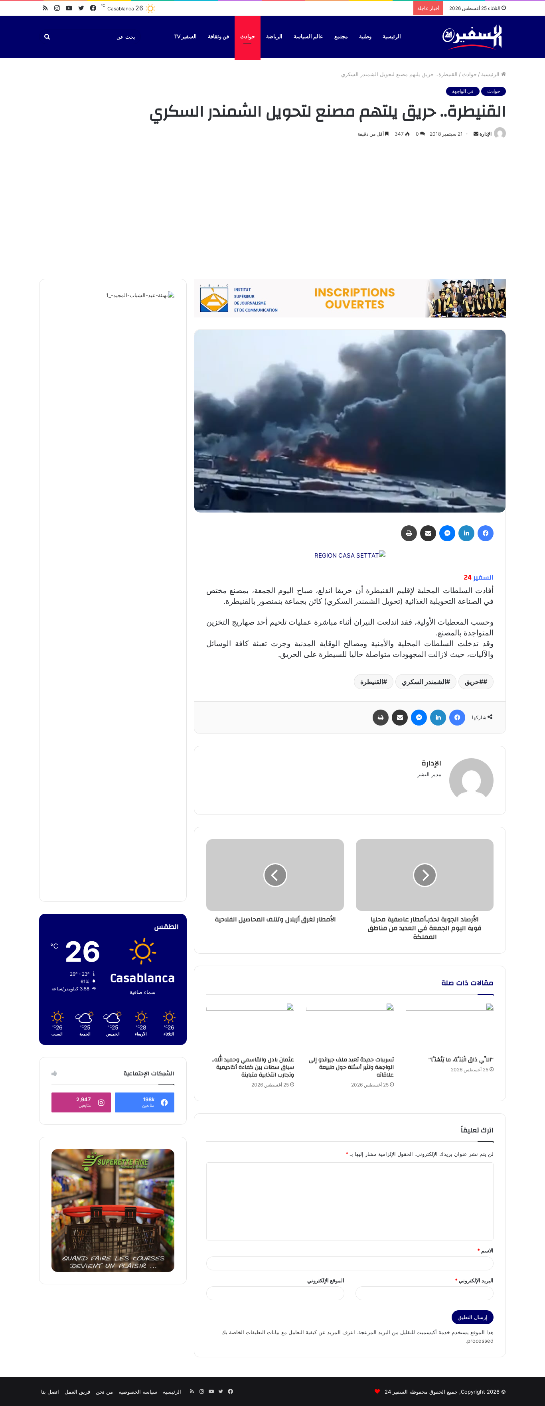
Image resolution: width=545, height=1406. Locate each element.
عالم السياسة (308, 36)
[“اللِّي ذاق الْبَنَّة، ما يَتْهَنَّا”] (450, 1027)
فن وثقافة (218, 36)
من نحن (104, 1391)
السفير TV (185, 36)
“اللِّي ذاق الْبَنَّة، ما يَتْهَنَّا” (461, 1060)
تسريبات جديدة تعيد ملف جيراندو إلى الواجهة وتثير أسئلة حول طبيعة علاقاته (351, 1067)
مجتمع (341, 36)
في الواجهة (463, 91)
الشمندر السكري (424, 682)
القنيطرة (371, 682)
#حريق (474, 682)
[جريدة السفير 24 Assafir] (472, 37)
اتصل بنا (50, 1391)
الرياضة (274, 36)
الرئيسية (392, 36)
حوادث (247, 36)
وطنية (365, 36)
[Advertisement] (272, 207)
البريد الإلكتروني (474, 1280)
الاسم (485, 1250)
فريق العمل (77, 1391)
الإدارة (486, 134)
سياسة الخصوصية (137, 1391)
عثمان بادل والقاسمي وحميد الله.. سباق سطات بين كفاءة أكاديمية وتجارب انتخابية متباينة (253, 1067)
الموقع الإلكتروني (325, 1280)
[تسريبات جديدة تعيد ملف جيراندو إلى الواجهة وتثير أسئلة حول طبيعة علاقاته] (350, 1027)
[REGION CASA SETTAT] (349, 555)
